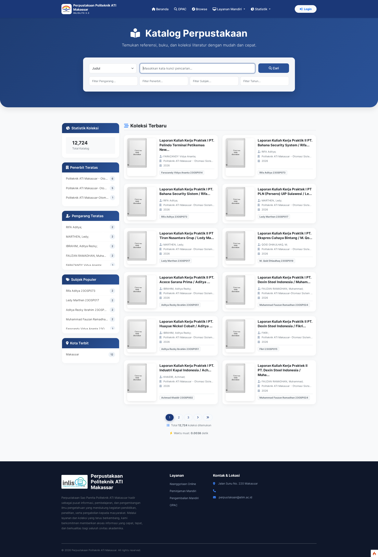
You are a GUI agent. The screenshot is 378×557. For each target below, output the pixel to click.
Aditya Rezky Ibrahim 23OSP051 (87, 309)
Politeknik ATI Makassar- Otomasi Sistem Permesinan (88, 188)
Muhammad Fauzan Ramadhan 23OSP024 (88, 319)
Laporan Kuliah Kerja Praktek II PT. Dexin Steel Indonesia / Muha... (283, 370)
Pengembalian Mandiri (184, 498)
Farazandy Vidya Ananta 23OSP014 (88, 328)
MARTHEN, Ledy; (77, 236)
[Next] (198, 417)
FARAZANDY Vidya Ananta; (84, 265)
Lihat (143, 157)
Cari (276, 68)
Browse (201, 9)
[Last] (207, 417)
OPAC (182, 9)
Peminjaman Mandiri (183, 491)
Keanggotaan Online (183, 484)
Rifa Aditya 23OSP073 (80, 290)
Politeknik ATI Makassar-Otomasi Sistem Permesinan (88, 197)
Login (308, 9)
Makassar (72, 354)
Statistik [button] (261, 9)
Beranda (162, 9)
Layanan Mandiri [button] (230, 9)
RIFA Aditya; (74, 227)
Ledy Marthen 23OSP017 (82, 300)
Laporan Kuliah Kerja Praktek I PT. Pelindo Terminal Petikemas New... (186, 145)
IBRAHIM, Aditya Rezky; (81, 246)
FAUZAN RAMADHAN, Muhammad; (88, 255)
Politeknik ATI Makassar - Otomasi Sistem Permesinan (88, 178)
